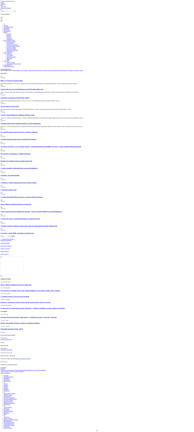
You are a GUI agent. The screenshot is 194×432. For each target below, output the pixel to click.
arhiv (2, 20)
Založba (40, 370)
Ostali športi (9, 39)
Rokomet (9, 36)
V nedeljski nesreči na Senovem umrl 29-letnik (15, 296)
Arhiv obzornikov (8, 428)
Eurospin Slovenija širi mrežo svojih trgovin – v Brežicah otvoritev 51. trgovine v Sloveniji (29, 317)
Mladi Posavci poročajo (12, 50)
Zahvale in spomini (11, 57)
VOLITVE (6, 61)
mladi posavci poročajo (6, 246)
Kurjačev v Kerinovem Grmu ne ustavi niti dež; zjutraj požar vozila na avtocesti (25, 302)
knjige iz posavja (5, 251)
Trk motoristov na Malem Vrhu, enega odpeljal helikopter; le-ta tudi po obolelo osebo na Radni (30, 290)
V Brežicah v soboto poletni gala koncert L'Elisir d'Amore (19, 182)
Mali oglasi (9, 58)
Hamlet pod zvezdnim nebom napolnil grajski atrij (16, 161)
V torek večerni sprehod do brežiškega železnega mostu (18, 115)
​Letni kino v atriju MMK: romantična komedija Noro (17, 233)
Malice (8, 59)
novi (2, 17)
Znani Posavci (10, 51)
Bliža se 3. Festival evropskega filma (12, 80)
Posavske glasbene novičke (13, 46)
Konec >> (12, 239)
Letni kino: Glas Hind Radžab (10, 175)
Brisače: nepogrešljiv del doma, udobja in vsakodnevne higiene (20, 323)
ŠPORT (5, 32)
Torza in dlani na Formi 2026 (10, 106)
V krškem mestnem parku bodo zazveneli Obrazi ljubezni (18, 139)
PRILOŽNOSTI (8, 65)
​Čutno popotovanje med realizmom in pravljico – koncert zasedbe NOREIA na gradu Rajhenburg (31, 211)
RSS (2, 5)
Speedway (9, 38)
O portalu (27, 370)
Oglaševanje (22, 370)
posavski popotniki (5, 243)
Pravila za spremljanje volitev (14, 63)
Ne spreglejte (10, 55)
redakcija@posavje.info (6, 339)
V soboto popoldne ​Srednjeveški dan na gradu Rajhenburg (19, 168)
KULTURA (7, 29)
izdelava (3, 373)
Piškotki (44, 370)
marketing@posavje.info (6, 349)
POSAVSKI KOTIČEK (9, 40)
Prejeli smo (9, 54)
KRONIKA (6, 28)
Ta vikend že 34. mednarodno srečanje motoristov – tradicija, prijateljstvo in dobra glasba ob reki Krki (33, 308)
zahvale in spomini (5, 248)
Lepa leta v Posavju (11, 47)
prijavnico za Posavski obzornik (22, 358)
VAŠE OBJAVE (8, 53)
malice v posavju (5, 254)
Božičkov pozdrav (11, 42)
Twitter (2, 2)
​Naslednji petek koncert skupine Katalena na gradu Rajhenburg (21, 123)
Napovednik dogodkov (9, 425)
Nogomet (9, 33)
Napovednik (4, 69)
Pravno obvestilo (34, 370)
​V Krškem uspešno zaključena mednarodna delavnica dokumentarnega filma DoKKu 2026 (29, 226)
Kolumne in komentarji (12, 44)
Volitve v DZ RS (11, 62)
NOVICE (6, 25)
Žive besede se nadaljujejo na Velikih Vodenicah (15, 154)
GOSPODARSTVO (9, 27)
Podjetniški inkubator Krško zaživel (12, 329)
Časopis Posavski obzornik (7, 370)
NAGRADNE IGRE (9, 66)
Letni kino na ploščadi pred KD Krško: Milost (15, 98)
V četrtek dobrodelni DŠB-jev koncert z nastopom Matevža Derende (22, 197)
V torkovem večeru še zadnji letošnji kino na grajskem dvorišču (20, 219)
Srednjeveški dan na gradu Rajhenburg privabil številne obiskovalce (22, 89)
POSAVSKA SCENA (9, 422)
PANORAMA (7, 31)
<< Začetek (3, 239)
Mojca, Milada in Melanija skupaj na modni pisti (16, 204)
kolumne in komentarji (6, 240)
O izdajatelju (16, 370)
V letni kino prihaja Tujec (9, 190)
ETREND (7, 373)
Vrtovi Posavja (10, 43)
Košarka (9, 35)
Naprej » (8, 239)
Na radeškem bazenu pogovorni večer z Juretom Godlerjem (19, 132)
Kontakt (8, 69)
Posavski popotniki (11, 48)
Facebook (3, 4)
